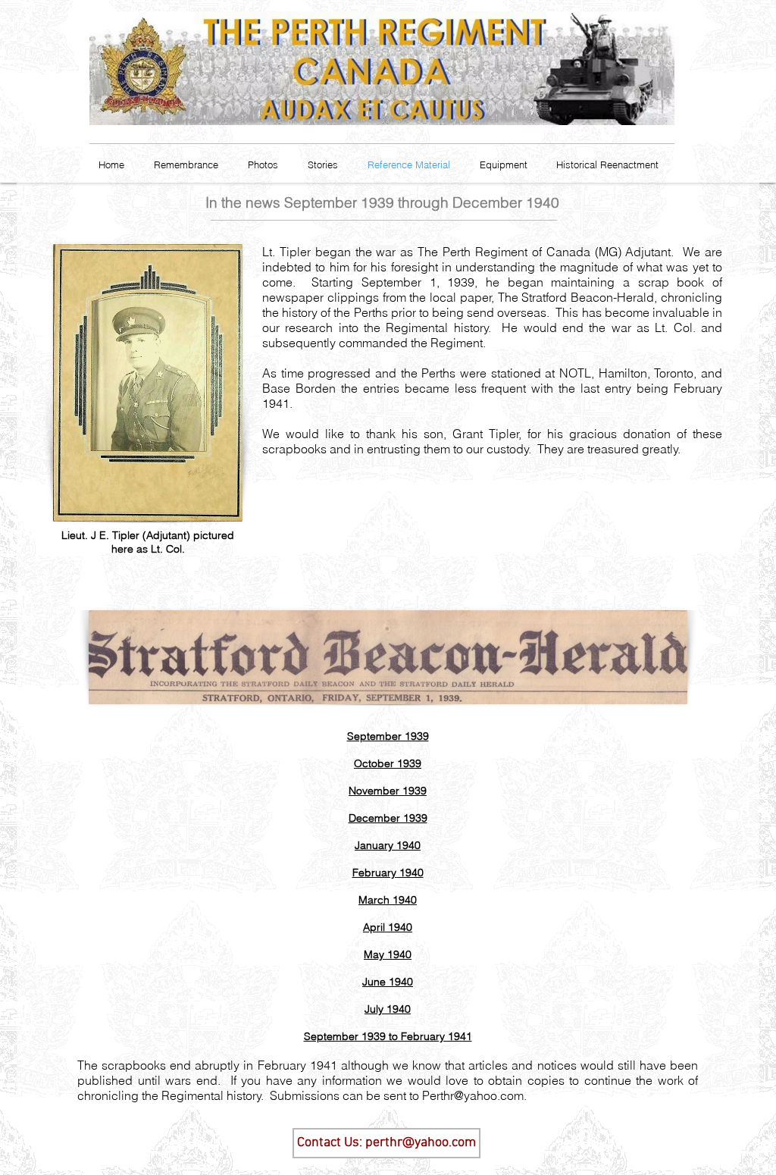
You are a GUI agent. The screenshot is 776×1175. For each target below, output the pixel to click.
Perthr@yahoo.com (473, 1095)
